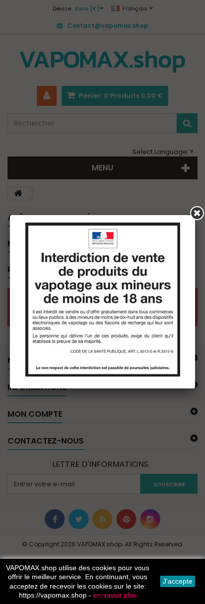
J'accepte (178, 581)
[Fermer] (197, 213)
